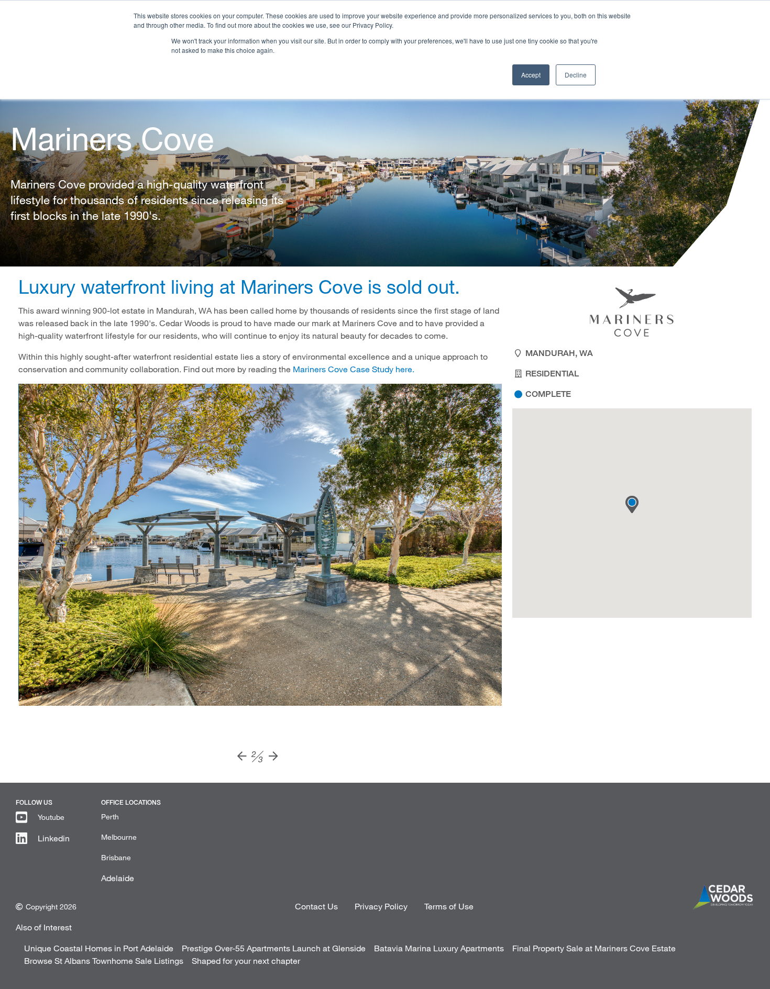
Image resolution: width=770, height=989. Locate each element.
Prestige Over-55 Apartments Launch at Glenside (274, 948)
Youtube (51, 817)
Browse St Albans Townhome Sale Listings (103, 960)
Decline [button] (576, 74)
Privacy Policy (381, 906)
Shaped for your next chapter (246, 960)
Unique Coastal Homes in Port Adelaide (98, 948)
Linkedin (54, 838)
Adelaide (117, 878)
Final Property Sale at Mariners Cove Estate (594, 948)
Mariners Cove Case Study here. (353, 369)
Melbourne (119, 836)
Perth (110, 816)
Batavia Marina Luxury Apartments (439, 948)
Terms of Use (449, 906)
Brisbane (116, 857)
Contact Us (316, 906)
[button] (632, 504)
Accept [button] (531, 74)
